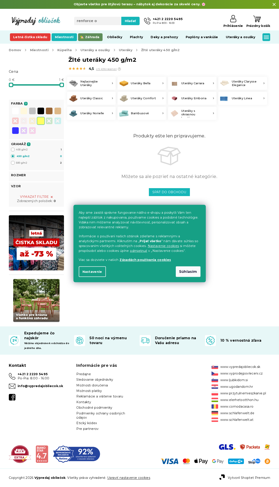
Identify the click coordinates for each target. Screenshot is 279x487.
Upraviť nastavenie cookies (128, 478)
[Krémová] (23, 111)
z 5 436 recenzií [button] (106, 69)
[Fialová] (23, 131)
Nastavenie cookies (163, 246)
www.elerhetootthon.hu (239, 400)
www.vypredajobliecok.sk (240, 367)
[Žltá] (40, 121)
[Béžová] (57, 111)
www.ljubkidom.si (234, 380)
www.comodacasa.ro (237, 406)
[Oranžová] (32, 121)
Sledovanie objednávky (94, 380)
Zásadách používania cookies (145, 260)
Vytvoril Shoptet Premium (249, 478)
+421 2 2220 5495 (33, 374)
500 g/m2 (39, 162)
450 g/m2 (39, 156)
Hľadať (130, 21)
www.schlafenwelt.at (236, 420)
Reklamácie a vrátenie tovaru (99, 396)
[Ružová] (23, 121)
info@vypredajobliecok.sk (40, 386)
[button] (119, 69)
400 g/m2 (39, 149)
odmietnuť (138, 250)
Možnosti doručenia (92, 385)
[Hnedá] (49, 111)
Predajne (83, 374)
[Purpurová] (32, 131)
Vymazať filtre (34, 197)
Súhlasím (188, 272)
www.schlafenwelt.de (237, 413)
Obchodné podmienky (94, 408)
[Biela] (15, 111)
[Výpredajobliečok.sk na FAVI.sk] (20, 454)
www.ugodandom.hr (236, 387)
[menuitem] (30, 37)
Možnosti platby (89, 391)
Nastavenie (92, 272)
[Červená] (15, 121)
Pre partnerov (87, 429)
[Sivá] (32, 111)
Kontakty (83, 402)
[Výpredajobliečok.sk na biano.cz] (42, 454)
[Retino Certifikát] (77, 454)
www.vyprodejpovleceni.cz (241, 373)
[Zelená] (49, 121)
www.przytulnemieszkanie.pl (243, 393)
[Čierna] (40, 111)
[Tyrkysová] (57, 121)
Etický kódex (86, 423)
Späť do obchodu (169, 192)
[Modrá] (15, 131)
